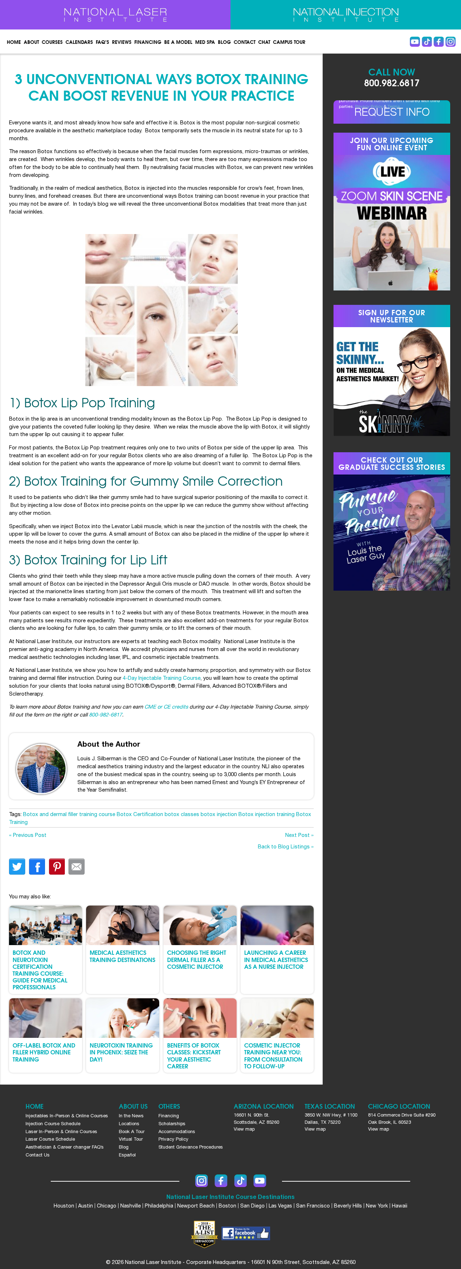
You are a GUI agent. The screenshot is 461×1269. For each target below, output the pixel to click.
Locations (129, 1123)
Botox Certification (140, 814)
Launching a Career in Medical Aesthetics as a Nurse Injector (276, 959)
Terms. (394, 106)
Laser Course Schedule (50, 1139)
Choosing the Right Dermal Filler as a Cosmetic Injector (196, 959)
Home (14, 41)
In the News (131, 1115)
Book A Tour (131, 1131)
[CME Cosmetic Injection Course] (346, 14)
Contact (244, 41)
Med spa (205, 41)
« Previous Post (27, 835)
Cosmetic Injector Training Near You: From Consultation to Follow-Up (273, 1055)
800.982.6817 (392, 82)
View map (244, 1129)
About (31, 41)
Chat (264, 41)
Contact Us (38, 1155)
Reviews (121, 41)
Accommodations (176, 1131)
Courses (52, 41)
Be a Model (178, 41)
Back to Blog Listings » (286, 846)
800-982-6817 (105, 714)
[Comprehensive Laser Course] (115, 14)
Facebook (439, 42)
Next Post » (299, 835)
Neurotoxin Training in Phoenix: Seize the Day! (121, 1051)
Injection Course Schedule (53, 1123)
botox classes (182, 814)
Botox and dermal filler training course (69, 814)
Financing (147, 41)
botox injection (219, 814)
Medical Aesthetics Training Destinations (122, 955)
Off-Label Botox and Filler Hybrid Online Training (44, 1051)
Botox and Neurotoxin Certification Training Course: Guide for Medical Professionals (40, 969)
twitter (17, 866)
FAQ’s (102, 41)
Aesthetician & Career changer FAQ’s (65, 1147)
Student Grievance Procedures (190, 1147)
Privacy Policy (368, 106)
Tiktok (427, 42)
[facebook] (245, 1234)
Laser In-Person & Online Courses (61, 1131)
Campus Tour (289, 41)
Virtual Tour (131, 1139)
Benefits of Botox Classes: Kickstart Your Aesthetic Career (194, 1055)
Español (127, 1155)
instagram (451, 42)
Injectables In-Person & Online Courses (67, 1115)
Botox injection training (266, 814)
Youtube (415, 42)
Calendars (79, 41)
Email (76, 866)
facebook (37, 866)
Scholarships (171, 1123)
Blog (224, 41)
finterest (57, 866)
